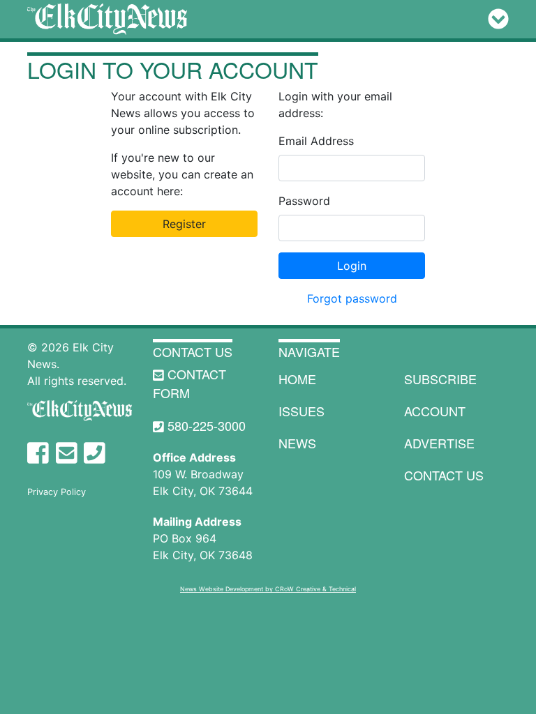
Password (304, 201)
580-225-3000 (205, 425)
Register (184, 224)
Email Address (316, 141)
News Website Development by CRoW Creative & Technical (268, 589)
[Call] (94, 453)
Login (351, 266)
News (297, 443)
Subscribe (440, 379)
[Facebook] (38, 453)
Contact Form (189, 383)
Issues (301, 411)
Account (435, 411)
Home (297, 379)
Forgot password (352, 298)
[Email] (66, 453)
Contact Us (192, 351)
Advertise (439, 443)
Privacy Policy (56, 492)
